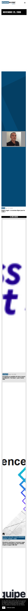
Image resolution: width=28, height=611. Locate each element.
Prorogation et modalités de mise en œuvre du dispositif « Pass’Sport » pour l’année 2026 (14, 378)
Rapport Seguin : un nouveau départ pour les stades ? (13, 211)
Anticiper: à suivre (13, 537)
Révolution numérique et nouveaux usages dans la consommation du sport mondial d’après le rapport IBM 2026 (14, 543)
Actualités (5, 374)
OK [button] (3, 607)
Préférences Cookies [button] (11, 607)
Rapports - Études (12, 538)
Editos (3, 208)
